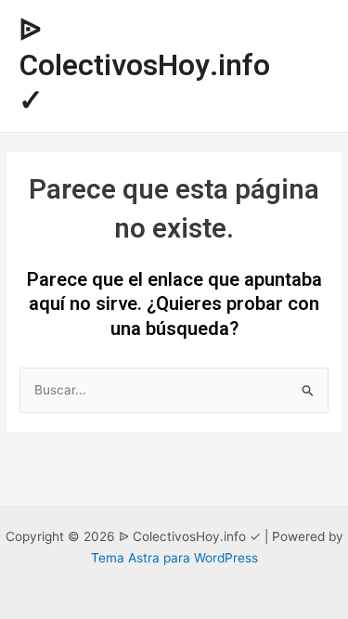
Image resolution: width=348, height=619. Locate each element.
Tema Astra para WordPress (174, 557)
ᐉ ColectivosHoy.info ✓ (144, 66)
